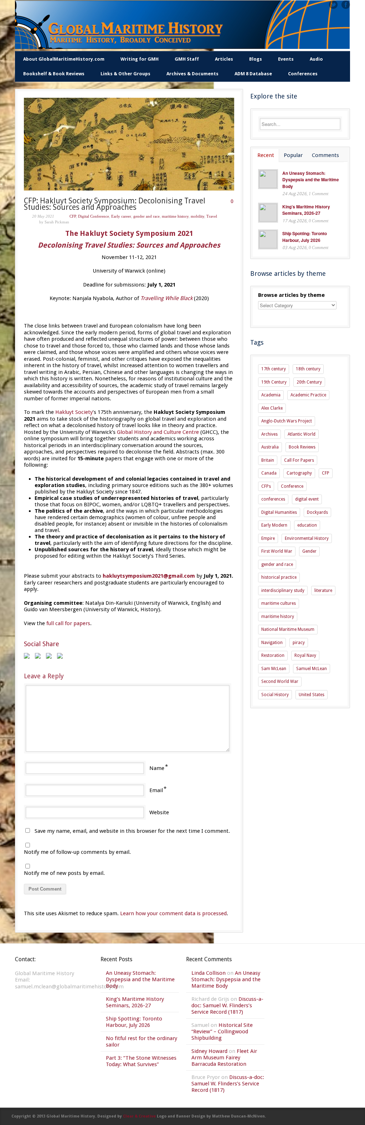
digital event (307, 499)
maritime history (175, 216)
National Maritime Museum (287, 629)
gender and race (146, 216)
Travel (211, 216)
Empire (268, 538)
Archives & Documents (192, 73)
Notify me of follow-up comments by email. (77, 852)
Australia (270, 447)
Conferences (303, 73)
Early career (121, 216)
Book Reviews (302, 447)
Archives (269, 434)
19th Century (274, 382)
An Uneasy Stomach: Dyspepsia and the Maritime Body (310, 179)
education (307, 525)
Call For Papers (299, 460)
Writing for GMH (139, 59)
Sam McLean (273, 668)
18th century (308, 368)
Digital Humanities (279, 512)
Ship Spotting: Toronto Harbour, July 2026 (304, 236)
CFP (73, 216)
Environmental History (307, 538)
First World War (276, 551)
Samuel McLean (311, 668)
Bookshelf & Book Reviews (53, 73)
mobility (197, 216)
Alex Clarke (272, 408)
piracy (299, 642)
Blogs (255, 59)
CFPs (266, 486)
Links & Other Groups (125, 73)
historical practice (279, 577)
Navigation (272, 642)
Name (156, 768)
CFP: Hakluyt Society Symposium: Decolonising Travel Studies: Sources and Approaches (114, 204)
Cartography (299, 473)
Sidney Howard (209, 1051)
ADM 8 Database (253, 73)
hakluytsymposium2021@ (149, 576)
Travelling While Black (166, 298)
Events (286, 59)
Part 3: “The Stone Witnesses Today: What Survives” (141, 1061)
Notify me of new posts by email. (64, 873)
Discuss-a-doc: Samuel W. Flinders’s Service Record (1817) (227, 1005)
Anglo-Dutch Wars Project (286, 421)
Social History (275, 694)
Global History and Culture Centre (158, 432)
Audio (316, 59)
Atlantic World (301, 434)
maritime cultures (278, 603)
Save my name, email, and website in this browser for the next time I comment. (132, 831)
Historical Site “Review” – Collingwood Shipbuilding (222, 1031)
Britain (267, 460)
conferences (273, 499)
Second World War (279, 681)
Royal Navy (305, 655)
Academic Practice (308, 394)
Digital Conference (93, 216)
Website (159, 812)
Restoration (272, 655)
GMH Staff (187, 59)
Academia (271, 394)
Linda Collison (208, 973)
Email (156, 790)
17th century (273, 368)
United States (311, 694)
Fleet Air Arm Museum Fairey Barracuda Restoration (224, 1057)
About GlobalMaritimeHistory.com (63, 59)
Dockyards (317, 512)
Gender (309, 551)
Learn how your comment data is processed (173, 913)
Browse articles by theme (291, 295)
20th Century (309, 382)
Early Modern (274, 525)
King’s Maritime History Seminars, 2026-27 (306, 210)
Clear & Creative (139, 1116)
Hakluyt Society (74, 412)
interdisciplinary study (282, 590)
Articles (224, 59)
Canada (269, 473)
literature (323, 590)
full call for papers (68, 623)
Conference (292, 486)
